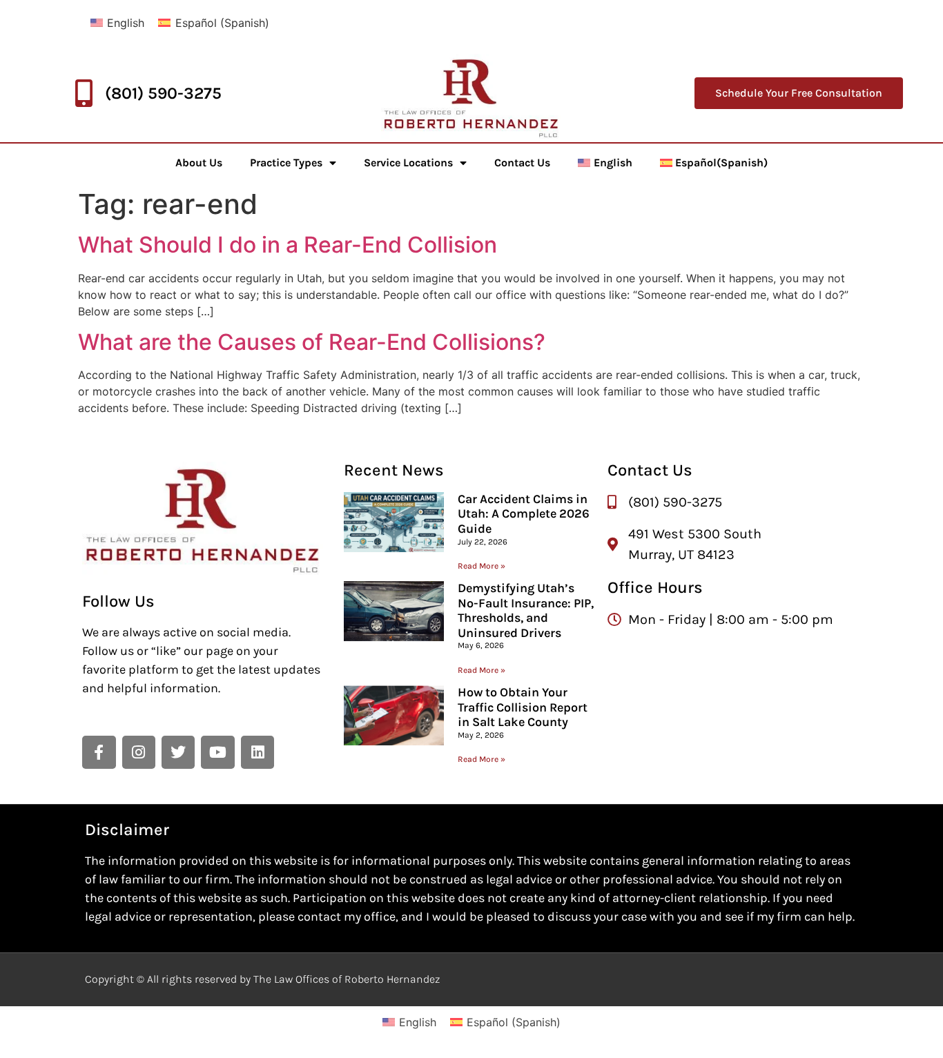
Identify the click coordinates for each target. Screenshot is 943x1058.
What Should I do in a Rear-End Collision (287, 244)
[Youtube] (217, 752)
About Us (198, 162)
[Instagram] (138, 752)
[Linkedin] (257, 752)
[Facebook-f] (98, 752)
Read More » (481, 566)
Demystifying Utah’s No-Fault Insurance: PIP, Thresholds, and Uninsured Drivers (526, 610)
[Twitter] (178, 752)
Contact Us (522, 162)
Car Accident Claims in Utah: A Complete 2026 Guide (524, 513)
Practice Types (286, 162)
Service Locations (408, 162)
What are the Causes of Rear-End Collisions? (311, 342)
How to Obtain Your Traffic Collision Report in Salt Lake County (522, 707)
